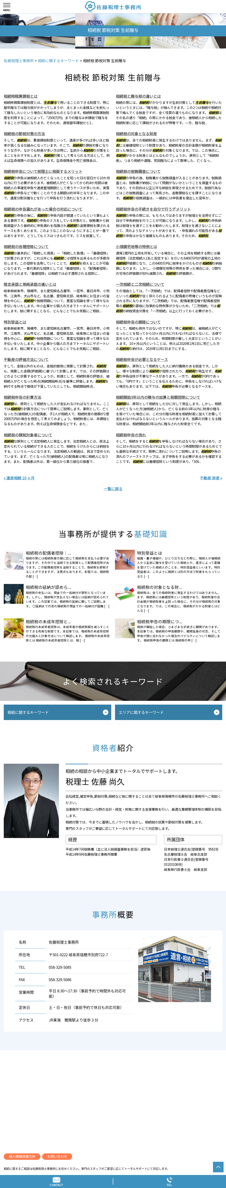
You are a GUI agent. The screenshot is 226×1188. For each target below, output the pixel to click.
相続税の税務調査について (138, 171)
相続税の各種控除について (26, 246)
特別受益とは (15, 322)
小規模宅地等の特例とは (136, 246)
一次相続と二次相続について (140, 284)
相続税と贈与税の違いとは (138, 96)
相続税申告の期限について (138, 322)
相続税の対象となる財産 (136, 133)
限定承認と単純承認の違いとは (30, 284)
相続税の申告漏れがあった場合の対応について (43, 209)
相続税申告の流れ (131, 435)
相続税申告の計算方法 (22, 397)
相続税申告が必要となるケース (142, 359)
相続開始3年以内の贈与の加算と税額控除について (158, 397)
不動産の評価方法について (26, 359)
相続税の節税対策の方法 (24, 133)
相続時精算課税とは (21, 96)
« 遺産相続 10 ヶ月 (19, 478)
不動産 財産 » (211, 478)
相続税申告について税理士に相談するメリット (43, 171)
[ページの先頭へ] (218, 1167)
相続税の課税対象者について (28, 435)
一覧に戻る (113, 488)
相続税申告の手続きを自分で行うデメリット (153, 209)
